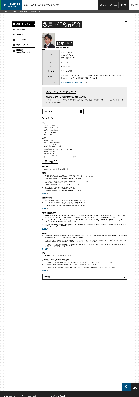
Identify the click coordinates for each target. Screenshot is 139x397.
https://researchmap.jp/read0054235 (73, 82)
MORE (44, 193)
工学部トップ (7, 11)
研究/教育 (15, 11)
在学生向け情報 (134, 5)
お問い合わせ (113, 5)
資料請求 (123, 5)
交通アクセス (103, 5)
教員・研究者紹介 (24, 11)
